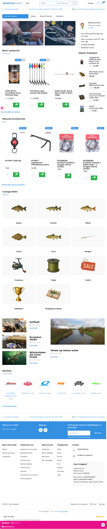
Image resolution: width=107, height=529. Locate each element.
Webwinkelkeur (63, 511)
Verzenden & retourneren (29, 475)
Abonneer (98, 433)
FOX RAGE (79, 393)
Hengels (88, 251)
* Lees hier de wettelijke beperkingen (79, 437)
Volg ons (42, 425)
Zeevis (19, 251)
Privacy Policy (25, 468)
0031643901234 (82, 449)
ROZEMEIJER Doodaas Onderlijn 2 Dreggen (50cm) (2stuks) (66, 163)
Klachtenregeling (26, 464)
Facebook (41, 430)
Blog (27, 3)
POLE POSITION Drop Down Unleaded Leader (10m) (97, 96)
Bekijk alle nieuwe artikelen (13, 185)
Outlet (88, 280)
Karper (19, 223)
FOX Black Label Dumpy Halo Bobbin (38, 92)
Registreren (46, 449)
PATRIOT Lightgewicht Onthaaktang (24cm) (40, 162)
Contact (91, 27)
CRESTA (45, 393)
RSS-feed (93, 504)
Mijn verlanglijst (47, 460)
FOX (62, 393)
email (14, 429)
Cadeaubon (59, 16)
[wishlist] (98, 3)
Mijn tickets (45, 457)
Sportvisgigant (14, 504)
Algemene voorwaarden (28, 449)
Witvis (88, 223)
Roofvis (53, 223)
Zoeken (75, 3)
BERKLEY (28, 393)
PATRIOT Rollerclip (13, 160)
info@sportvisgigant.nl (85, 455)
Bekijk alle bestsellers (11, 112)
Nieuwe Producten (46, 16)
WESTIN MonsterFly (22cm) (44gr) (96, 73)
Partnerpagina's (26, 479)
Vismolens (19, 280)
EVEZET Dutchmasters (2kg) (96, 107)
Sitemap (23, 471)
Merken (33, 16)
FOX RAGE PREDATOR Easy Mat (96, 84)
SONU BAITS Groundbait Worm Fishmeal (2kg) (13, 93)
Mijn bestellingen (47, 453)
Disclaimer (24, 457)
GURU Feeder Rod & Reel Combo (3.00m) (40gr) (63, 93)
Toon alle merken (9, 406)
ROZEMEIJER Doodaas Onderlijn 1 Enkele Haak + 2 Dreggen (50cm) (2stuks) (92, 164)
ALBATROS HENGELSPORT (11, 396)
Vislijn (53, 280)
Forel (53, 251)
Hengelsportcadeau (53, 309)
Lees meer (33, 328)
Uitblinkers (18, 309)
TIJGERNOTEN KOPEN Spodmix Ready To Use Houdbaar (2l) (95, 60)
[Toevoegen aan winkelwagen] (16, 105)
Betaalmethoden (26, 453)
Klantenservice (25, 460)
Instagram (45, 430)
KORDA (96, 393)
